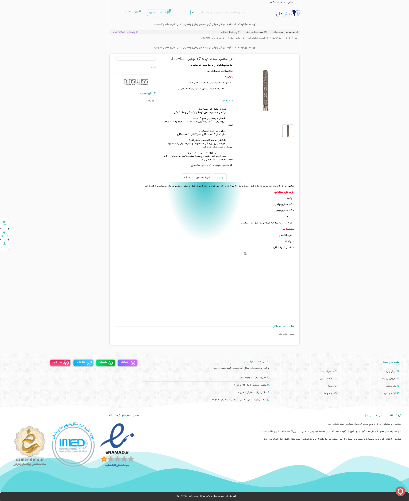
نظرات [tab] (187, 177)
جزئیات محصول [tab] (202, 177)
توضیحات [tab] (220, 177)
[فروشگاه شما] (282, 13)
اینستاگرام (125, 362)
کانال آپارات (58, 362)
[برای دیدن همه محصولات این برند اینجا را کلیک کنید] (135, 82)
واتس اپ (103, 362)
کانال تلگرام (81, 362)
